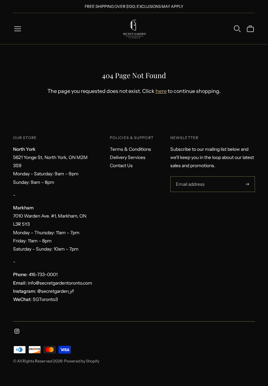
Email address (189, 176)
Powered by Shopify (81, 361)
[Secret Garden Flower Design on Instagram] (16, 332)
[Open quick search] (237, 29)
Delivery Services (127, 157)
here (161, 91)
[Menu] (17, 29)
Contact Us (121, 165)
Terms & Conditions (130, 149)
